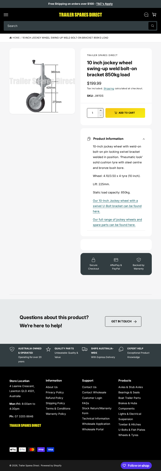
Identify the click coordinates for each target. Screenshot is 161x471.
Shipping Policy (55, 403)
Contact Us (89, 387)
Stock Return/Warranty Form (97, 411)
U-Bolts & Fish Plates (131, 429)
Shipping (109, 88)
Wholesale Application (96, 423)
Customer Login (92, 397)
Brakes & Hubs (127, 403)
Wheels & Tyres (128, 435)
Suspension (125, 419)
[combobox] (80, 26)
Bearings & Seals (129, 392)
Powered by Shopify (51, 465)
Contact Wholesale (94, 392)
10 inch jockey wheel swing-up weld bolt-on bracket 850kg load (65, 37)
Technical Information (96, 418)
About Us (52, 387)
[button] (6, 15)
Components (126, 408)
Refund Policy (54, 397)
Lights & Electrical (129, 413)
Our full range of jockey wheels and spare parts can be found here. (117, 222)
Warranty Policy (56, 413)
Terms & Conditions (58, 408)
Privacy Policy (55, 392)
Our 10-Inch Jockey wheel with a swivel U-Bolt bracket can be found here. (117, 206)
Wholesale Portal (92, 429)
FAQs (85, 403)
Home (16, 37)
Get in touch (121, 321)
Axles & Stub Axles (130, 387)
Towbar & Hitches (129, 424)
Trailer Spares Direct (102, 55)
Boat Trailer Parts (129, 397)
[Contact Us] (146, 15)
